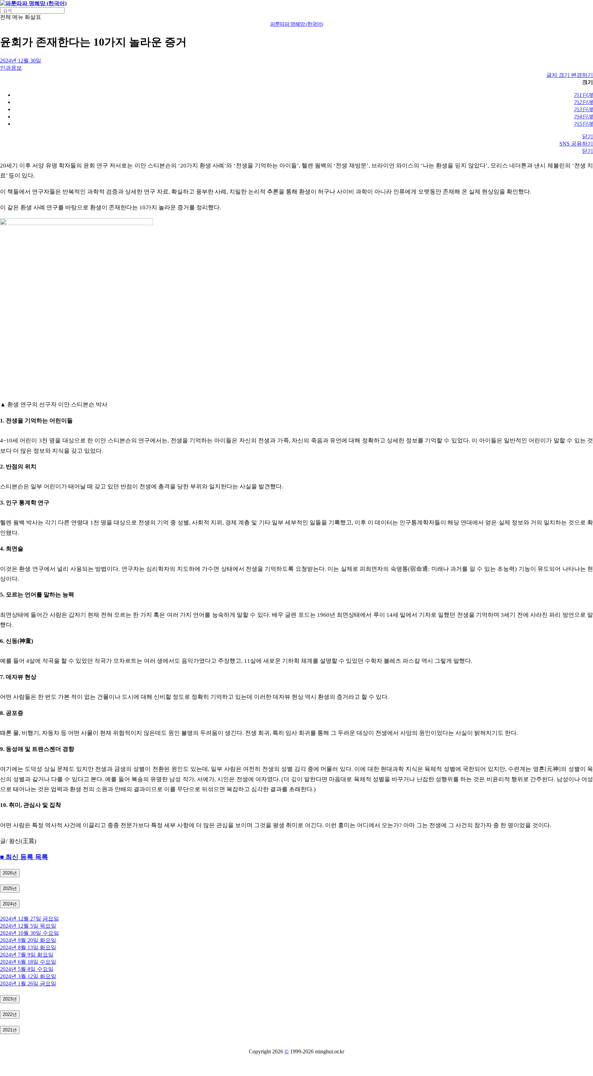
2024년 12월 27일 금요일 (29, 919)
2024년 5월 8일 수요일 (27, 969)
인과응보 (11, 68)
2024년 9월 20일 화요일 (28, 940)
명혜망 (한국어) (296, 24)
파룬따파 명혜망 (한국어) (36, 3)
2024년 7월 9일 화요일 (27, 955)
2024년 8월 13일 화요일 (28, 947)
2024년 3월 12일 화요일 (28, 976)
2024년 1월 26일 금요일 (28, 983)
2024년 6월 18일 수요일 (28, 962)
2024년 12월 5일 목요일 (28, 926)
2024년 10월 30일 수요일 (29, 933)
